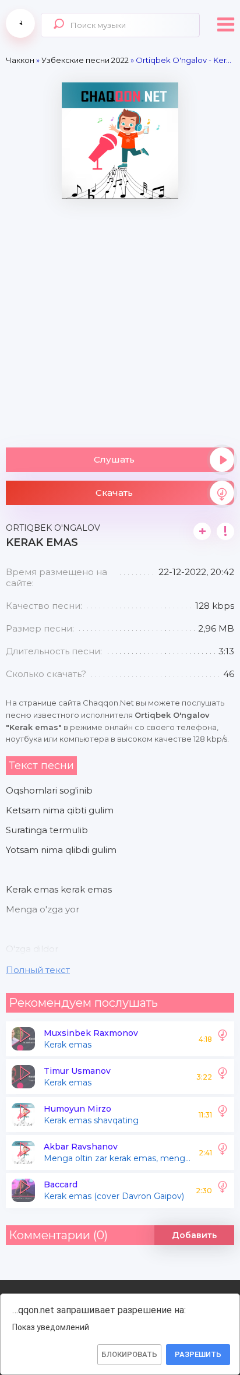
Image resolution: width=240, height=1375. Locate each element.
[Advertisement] (120, 319)
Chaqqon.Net (20, 23)
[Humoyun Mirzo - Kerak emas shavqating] (222, 1114)
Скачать (114, 492)
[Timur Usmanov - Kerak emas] (222, 1076)
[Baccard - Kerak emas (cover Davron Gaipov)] (222, 1190)
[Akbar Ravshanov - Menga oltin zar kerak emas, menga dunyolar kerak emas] (222, 1152)
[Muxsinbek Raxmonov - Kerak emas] (222, 1038)
